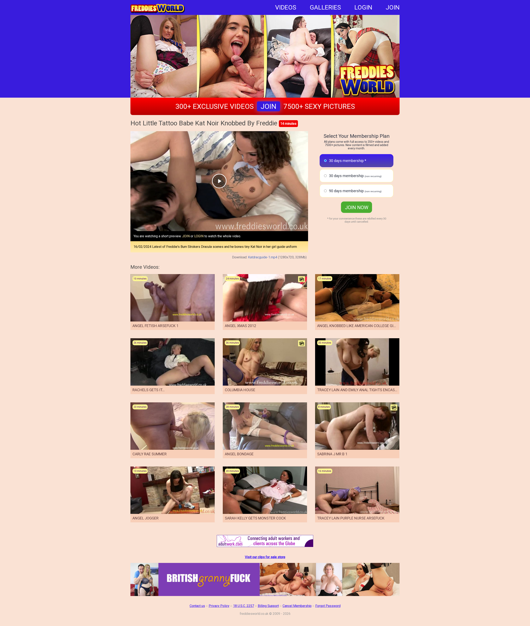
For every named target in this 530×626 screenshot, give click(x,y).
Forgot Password (328, 606)
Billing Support (268, 606)
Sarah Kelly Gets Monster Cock (255, 518)
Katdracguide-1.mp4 (262, 257)
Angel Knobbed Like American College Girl (357, 326)
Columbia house (240, 390)
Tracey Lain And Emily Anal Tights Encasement (362, 390)
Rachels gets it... (148, 390)
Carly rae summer (149, 454)
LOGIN (363, 7)
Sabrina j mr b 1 (332, 454)
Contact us (197, 606)
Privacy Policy (219, 606)
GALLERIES (325, 7)
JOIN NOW (356, 207)
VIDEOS (285, 7)
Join (268, 106)
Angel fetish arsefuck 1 (155, 326)
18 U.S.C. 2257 (243, 606)
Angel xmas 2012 (240, 326)
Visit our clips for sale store (265, 557)
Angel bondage (239, 454)
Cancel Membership (297, 606)
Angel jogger (145, 518)
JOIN (393, 7)
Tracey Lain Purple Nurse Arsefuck (350, 518)
